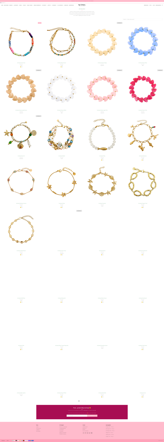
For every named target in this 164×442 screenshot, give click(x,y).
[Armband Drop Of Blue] (62, 372)
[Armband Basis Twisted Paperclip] (62, 324)
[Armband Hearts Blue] (143, 42)
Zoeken (37, 426)
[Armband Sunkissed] (143, 277)
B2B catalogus (38, 431)
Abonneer (91, 415)
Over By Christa (38, 428)
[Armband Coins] (143, 372)
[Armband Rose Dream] (102, 277)
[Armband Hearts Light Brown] (21, 89)
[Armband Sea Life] (21, 135)
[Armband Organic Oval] (143, 182)
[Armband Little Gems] (143, 324)
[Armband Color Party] (62, 229)
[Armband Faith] (21, 324)
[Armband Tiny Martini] (143, 229)
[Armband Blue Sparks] (21, 372)
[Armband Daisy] (62, 182)
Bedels (20, 5)
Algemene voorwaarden (62, 432)
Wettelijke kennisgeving (62, 433)
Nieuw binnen (6, 5)
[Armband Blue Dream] (62, 42)
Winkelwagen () (158, 5)
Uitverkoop (54, 5)
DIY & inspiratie (60, 5)
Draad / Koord (29, 5)
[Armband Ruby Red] (62, 277)
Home (2, 5)
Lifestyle (49, 5)
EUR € (150, 5)
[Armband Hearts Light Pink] (102, 89)
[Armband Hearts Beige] (102, 42)
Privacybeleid (61, 431)
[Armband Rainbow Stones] (21, 182)
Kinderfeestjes (71, 5)
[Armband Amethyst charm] (102, 324)
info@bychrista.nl (85, 426)
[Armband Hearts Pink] (143, 89)
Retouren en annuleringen (63, 426)
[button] (3, 2)
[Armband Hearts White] (62, 89)
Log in (154, 5)
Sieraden (10, 5)
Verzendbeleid (61, 429)
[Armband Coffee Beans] (21, 229)
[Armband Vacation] (102, 182)
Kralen (24, 5)
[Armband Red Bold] (102, 372)
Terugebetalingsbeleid (62, 428)
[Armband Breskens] (143, 135)
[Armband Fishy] (102, 135)
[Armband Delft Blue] (21, 277)
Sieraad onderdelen (37, 5)
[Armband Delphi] (62, 135)
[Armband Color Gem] (21, 42)
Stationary (44, 5)
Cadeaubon (38, 429)
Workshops (66, 5)
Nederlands (146, 5)
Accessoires (16, 5)
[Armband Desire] (102, 229)
